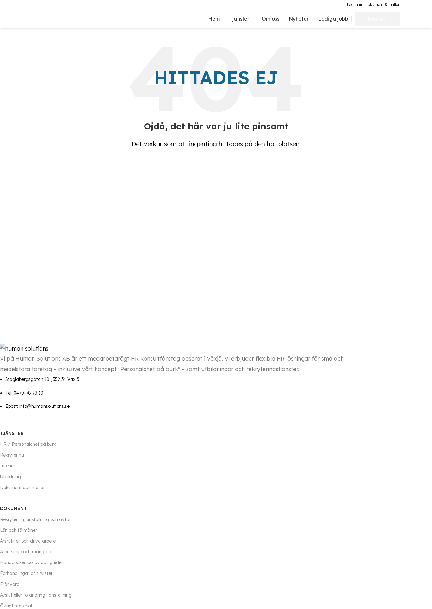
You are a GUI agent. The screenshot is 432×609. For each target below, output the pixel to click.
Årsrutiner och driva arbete (28, 541)
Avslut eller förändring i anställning (35, 595)
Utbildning (10, 477)
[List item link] (183, 392)
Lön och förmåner (18, 530)
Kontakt (377, 19)
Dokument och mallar (22, 487)
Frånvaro (9, 584)
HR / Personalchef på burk (28, 444)
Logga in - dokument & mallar (373, 4)
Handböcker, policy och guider (31, 562)
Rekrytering (12, 455)
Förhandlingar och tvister (26, 573)
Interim (7, 466)
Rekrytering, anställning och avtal (35, 519)
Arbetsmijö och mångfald (26, 552)
